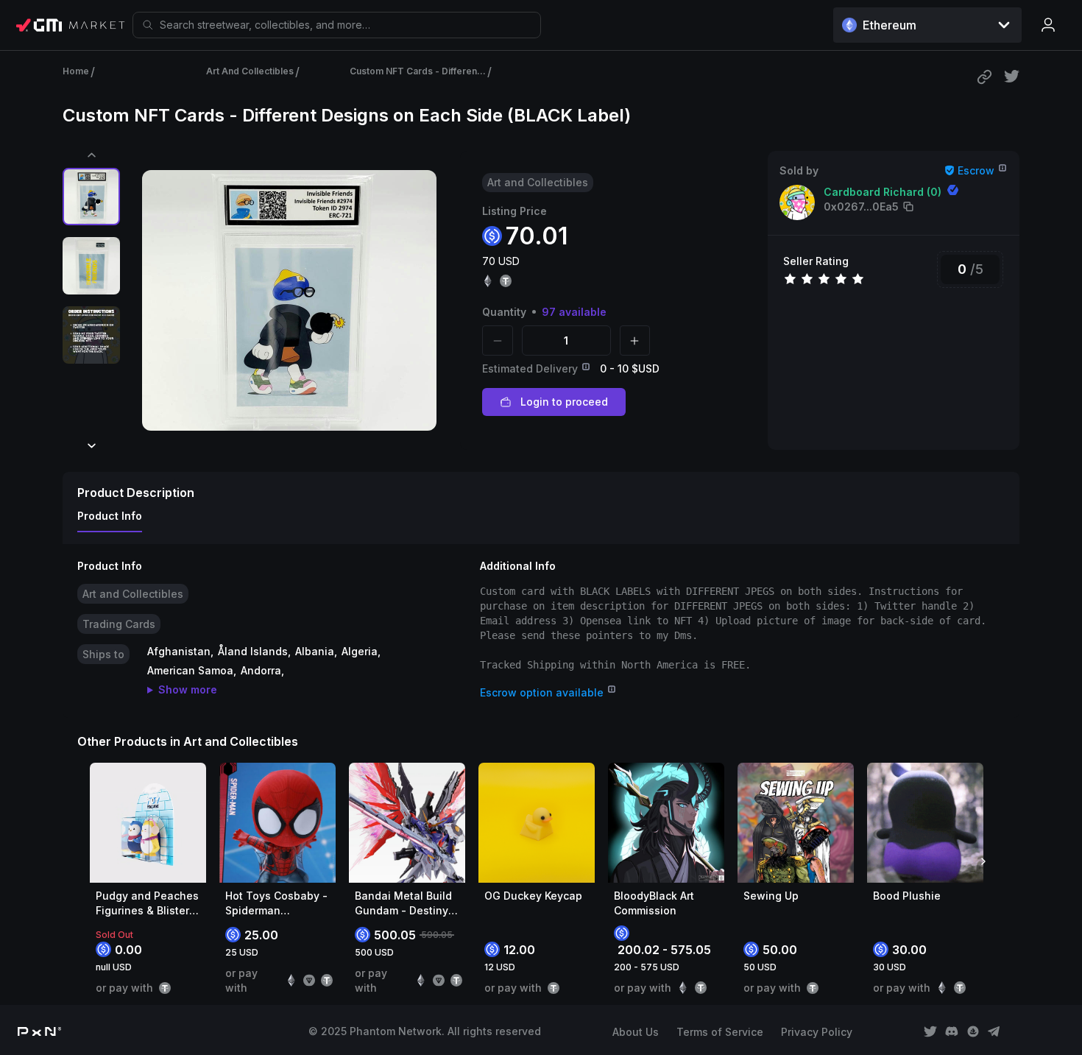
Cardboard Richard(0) (882, 192)
